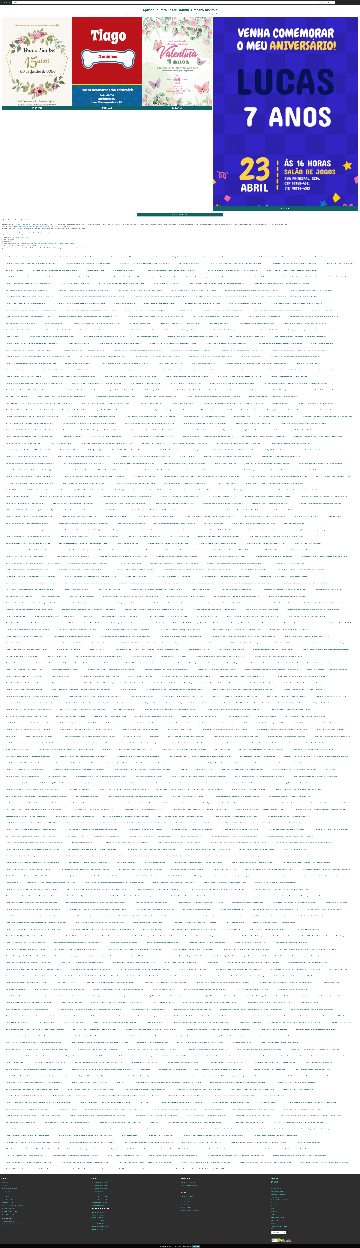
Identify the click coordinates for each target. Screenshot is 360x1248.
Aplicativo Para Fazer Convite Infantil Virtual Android (285, 510)
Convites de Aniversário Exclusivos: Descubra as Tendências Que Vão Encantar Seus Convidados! (89, 936)
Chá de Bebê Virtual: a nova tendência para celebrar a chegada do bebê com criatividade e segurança (97, 889)
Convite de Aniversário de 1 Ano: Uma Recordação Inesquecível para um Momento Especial (130, 596)
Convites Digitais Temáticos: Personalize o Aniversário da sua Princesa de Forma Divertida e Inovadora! (257, 1056)
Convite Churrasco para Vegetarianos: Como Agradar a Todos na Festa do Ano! (137, 350)
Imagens (274, 1211)
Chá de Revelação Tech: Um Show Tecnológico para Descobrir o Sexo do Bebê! (29, 296)
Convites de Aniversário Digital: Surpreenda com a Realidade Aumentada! (214, 609)
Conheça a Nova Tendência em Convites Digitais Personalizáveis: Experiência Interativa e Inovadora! (36, 430)
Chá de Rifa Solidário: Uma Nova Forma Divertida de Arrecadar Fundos (290, 796)
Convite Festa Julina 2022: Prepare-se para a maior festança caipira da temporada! (31, 829)
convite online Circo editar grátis (325, 762)
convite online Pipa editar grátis (213, 523)
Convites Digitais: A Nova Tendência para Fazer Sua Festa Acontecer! (312, 749)
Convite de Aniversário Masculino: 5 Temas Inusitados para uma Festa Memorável (326, 649)
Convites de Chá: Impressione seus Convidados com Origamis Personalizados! (304, 423)
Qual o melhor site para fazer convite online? (149, 776)
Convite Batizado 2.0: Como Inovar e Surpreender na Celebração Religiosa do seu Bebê (32, 1089)
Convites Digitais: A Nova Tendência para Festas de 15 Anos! (24, 669)
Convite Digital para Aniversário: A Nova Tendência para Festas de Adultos (28, 316)
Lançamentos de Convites (9, 1188)
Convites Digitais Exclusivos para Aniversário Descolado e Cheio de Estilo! (319, 503)
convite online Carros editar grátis (251, 356)
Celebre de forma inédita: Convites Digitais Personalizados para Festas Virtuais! (96, 323)
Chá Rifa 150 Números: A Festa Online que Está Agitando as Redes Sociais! (55, 270)
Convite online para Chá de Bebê (310, 1002)
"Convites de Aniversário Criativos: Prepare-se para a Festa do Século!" (58, 916)
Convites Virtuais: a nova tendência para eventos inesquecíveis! (177, 762)
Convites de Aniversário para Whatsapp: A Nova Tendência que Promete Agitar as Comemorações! (80, 689)
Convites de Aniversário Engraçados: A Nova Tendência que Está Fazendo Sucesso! (311, 1102)
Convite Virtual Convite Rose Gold (135, 683)
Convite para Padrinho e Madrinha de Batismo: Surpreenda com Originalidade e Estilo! (313, 609)
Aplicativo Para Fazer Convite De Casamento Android (264, 316)
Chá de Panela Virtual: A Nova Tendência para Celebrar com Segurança (320, 463)
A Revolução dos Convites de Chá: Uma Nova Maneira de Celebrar (180, 1149)
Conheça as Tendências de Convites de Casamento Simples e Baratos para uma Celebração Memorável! (256, 363)
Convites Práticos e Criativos (67, 1109)
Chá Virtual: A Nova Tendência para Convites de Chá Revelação (179, 496)
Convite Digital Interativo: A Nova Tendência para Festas (151, 902)
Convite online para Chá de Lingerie (115, 516)
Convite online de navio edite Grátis (190, 263)
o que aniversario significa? (14, 703)
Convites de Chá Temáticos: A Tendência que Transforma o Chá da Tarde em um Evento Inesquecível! (36, 796)
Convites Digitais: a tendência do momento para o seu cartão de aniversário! (224, 729)
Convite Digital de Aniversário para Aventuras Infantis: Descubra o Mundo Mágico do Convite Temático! (286, 296)
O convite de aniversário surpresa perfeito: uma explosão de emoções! (27, 1009)
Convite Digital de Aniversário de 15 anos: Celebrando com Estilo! (146, 822)
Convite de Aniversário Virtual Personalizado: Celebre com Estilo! (233, 450)
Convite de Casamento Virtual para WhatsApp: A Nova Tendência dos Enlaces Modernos (95, 696)
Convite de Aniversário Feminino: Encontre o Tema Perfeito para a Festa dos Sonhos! (141, 1056)
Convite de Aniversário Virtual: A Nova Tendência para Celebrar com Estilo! (310, 290)
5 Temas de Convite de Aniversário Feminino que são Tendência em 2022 (28, 543)
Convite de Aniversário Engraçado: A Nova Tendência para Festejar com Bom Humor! (303, 703)
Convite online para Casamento (256, 896)
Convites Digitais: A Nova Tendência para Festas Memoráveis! (24, 769)
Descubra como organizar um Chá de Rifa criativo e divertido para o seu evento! (92, 416)
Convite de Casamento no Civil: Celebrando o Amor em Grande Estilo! (332, 623)
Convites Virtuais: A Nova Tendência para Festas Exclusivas (172, 576)
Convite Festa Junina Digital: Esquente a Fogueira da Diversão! (268, 929)
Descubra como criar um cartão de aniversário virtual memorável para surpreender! (31, 976)
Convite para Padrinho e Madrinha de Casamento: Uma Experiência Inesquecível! (300, 569)
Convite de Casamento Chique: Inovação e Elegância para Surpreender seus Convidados (32, 696)
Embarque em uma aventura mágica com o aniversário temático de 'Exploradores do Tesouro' (283, 1076)
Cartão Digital (185, 1178)
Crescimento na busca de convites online (192, 549)
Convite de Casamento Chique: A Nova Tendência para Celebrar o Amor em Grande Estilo (199, 809)
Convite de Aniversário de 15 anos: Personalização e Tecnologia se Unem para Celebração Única (197, 1122)
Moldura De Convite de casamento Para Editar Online (180, 962)
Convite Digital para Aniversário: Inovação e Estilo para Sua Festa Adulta (104, 336)
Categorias (5, 1182)
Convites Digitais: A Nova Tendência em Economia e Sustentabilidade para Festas (110, 982)
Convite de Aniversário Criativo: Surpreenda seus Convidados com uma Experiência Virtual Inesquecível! (243, 689)
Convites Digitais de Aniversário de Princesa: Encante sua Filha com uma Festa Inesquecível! (33, 929)
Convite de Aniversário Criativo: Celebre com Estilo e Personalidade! (322, 996)
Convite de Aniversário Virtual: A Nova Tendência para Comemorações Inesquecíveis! (31, 762)
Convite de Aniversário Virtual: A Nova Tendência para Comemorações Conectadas (185, 676)
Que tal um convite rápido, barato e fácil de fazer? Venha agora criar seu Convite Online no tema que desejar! (189, 789)
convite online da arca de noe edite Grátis (81, 596)
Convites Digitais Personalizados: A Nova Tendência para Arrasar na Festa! (294, 769)
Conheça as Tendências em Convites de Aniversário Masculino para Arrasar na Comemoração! (158, 1129)
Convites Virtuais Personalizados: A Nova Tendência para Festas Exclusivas (232, 383)
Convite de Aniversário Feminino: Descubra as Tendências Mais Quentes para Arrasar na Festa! (274, 483)
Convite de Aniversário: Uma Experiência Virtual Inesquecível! (187, 1095)
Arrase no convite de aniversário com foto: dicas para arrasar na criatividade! (218, 1069)
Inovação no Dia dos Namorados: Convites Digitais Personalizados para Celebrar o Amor (209, 1002)
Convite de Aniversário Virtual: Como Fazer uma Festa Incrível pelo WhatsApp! (241, 976)
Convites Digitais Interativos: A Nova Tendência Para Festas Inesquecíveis (28, 536)
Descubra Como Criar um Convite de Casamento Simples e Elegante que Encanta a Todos (208, 470)
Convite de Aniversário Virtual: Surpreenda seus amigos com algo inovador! (234, 816)
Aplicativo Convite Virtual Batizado (131, 563)
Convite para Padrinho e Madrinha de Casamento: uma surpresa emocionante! (232, 1149)
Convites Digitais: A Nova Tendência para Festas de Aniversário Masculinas (184, 749)
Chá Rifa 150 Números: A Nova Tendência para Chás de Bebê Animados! (27, 1109)
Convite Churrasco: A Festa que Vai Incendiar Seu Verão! (303, 549)
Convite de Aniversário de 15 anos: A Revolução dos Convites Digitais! (193, 829)
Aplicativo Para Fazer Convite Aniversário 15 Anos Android (23, 1016)
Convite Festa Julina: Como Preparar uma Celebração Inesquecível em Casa (203, 916)
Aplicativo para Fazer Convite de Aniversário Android (21, 656)
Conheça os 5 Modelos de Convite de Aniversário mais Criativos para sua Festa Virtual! (32, 603)
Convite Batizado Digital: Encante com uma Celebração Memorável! (91, 969)
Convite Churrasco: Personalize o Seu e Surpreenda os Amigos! (189, 976)
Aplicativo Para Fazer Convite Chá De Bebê (330, 729)
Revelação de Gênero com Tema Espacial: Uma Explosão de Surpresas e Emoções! (261, 809)
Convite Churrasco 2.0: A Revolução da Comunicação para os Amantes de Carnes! (278, 310)
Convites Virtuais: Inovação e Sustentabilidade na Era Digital (207, 942)
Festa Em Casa (330, 769)
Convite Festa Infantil (12, 336)
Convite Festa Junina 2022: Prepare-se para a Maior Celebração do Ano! (252, 1089)
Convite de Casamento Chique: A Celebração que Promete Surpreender (125, 503)
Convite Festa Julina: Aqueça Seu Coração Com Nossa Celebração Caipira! (76, 949)
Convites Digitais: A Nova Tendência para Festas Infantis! (324, 909)
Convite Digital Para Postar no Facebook (326, 370)
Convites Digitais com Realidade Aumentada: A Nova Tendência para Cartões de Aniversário (279, 762)
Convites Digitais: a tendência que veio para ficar (248, 490)
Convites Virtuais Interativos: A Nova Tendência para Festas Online (167, 616)
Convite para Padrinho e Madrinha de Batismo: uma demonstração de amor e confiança (157, 430)
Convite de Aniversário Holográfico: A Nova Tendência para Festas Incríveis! (28, 936)
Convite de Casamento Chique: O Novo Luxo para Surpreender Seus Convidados (91, 310)
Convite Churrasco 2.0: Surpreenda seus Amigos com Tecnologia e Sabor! (80, 623)
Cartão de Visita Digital (188, 1182)
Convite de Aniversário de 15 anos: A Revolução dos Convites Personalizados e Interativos (33, 909)
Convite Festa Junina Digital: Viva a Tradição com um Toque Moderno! (181, 629)
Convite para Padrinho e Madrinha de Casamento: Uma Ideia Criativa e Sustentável (31, 583)
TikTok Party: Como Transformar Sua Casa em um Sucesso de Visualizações (86, 663)
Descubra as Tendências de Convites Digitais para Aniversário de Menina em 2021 (246, 583)
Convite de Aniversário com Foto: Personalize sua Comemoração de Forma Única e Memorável (34, 1069)
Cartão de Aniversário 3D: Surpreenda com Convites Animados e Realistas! (259, 1049)
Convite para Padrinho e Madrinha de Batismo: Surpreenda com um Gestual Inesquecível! (85, 1135)
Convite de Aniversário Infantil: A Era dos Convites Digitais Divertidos (264, 1129)
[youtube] (277, 1182)
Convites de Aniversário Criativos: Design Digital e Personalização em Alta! (73, 376)
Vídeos (273, 1214)
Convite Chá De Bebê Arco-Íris (53, 370)
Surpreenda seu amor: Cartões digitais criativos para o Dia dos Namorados (28, 1035)
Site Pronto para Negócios (189, 1185)
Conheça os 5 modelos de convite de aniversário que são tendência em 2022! (98, 1062)
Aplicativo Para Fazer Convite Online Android (172, 1069)
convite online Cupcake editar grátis (336, 902)
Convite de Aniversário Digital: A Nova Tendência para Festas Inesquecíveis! (316, 776)
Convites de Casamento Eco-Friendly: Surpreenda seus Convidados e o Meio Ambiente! (92, 549)
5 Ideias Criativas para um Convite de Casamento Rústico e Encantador (263, 436)
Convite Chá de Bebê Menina (183, 310)
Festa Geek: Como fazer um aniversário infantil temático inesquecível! (27, 723)
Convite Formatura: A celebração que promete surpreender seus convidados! (99, 656)
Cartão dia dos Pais (187, 1202)
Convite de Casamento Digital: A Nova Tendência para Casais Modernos (156, 1115)
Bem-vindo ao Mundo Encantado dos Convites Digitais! (73, 556)
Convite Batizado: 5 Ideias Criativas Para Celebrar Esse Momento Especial (284, 589)
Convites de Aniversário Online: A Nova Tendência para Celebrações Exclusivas (306, 862)
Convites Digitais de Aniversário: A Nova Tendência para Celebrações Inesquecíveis (295, 356)
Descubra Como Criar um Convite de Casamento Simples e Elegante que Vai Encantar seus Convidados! (37, 1049)
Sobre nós (274, 1178)
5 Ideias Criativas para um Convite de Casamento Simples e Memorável (276, 882)
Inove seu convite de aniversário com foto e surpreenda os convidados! (309, 410)
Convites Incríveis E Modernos (97, 1056)
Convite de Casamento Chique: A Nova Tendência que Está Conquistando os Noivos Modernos (34, 383)
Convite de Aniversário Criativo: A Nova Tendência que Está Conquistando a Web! (61, 396)
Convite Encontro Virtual (99, 1205)
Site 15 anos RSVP (97, 1218)
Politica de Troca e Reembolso (280, 1200)
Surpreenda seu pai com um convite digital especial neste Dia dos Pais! (27, 1056)
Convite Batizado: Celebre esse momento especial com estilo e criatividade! (140, 290)
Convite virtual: (120, 1082)
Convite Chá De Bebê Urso (176, 876)
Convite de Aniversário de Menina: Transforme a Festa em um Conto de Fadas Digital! (193, 336)
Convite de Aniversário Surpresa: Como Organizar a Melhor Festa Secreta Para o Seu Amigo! (210, 803)
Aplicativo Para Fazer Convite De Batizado (173, 656)
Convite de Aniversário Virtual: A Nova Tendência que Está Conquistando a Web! (123, 556)
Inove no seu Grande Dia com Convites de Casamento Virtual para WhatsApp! (111, 669)
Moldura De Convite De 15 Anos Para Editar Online (186, 383)
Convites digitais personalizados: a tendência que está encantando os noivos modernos (300, 336)
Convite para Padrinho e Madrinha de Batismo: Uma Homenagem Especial (141, 743)
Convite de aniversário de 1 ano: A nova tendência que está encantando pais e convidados (199, 776)
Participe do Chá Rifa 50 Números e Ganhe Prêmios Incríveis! (136, 663)
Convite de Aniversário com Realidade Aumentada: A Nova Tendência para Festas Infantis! (33, 1115)
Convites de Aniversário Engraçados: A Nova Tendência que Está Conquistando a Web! (152, 510)
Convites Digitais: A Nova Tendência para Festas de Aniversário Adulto (73, 503)
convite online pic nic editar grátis (72, 436)
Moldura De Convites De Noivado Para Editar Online (123, 1155)
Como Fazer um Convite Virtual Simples (262, 683)
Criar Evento (275, 1220)
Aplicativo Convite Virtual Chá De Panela (249, 510)
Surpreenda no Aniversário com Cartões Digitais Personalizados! (190, 350)
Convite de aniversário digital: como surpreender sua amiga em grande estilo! (298, 789)
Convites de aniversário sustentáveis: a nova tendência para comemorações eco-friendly (86, 729)
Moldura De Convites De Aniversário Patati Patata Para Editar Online (26, 816)
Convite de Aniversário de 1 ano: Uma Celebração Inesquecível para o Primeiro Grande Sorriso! (85, 330)
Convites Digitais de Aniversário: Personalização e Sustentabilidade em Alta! (293, 470)
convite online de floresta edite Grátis (144, 476)
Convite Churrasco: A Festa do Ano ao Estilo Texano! (145, 383)
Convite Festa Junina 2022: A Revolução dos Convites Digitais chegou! (27, 556)
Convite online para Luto (232, 929)
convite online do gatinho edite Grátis (109, 370)
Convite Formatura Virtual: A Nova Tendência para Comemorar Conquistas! (246, 703)
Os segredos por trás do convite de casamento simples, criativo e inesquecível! (151, 849)
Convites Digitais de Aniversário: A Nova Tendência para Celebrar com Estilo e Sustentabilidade (304, 842)
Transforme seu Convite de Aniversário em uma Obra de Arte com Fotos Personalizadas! (64, 496)
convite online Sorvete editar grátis (140, 323)
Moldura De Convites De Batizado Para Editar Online (245, 303)
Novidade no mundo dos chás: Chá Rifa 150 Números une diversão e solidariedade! (261, 916)
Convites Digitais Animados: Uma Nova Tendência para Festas (77, 629)
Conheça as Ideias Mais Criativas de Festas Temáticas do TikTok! (290, 709)
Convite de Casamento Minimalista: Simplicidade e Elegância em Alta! (133, 463)
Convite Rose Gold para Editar (338, 969)
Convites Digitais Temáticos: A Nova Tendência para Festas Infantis (26, 257)
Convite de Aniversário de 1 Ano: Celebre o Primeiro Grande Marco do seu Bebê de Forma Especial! (102, 1069)
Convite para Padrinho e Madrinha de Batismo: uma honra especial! (145, 310)
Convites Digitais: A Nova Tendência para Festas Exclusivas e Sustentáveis (88, 263)
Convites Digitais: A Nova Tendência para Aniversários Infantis (216, 669)
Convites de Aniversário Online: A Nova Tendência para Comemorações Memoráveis (191, 783)
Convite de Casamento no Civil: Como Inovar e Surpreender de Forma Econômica (59, 989)
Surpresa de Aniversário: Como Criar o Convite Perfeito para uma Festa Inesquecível (31, 549)
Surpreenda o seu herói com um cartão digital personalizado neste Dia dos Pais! (81, 569)
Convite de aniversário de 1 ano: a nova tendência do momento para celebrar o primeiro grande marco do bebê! (167, 1082)
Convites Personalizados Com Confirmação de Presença (79, 516)
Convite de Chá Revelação (99, 1188)
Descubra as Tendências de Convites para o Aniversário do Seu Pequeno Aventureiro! (320, 809)
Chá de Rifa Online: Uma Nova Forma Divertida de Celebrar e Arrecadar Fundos (86, 856)
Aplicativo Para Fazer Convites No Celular (84, 842)
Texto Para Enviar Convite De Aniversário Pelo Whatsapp (276, 416)
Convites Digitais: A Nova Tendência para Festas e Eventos (256, 323)
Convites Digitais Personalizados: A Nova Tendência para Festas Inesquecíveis (325, 936)
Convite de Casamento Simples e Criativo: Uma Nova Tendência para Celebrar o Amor (31, 822)
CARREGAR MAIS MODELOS (180, 214)
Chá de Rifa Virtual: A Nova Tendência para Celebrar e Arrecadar (131, 450)
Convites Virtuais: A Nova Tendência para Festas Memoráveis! (140, 729)
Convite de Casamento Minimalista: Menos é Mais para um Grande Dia (252, 862)
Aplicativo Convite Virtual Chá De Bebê (263, 1016)
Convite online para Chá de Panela (326, 330)
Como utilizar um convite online (214, 1109)
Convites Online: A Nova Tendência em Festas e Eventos (190, 443)
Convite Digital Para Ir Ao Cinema (275, 1095)
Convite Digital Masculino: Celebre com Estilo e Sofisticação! (24, 676)
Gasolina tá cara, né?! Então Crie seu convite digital (249, 942)
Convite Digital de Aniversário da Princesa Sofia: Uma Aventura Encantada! (28, 869)
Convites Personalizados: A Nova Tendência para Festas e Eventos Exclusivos (288, 1149)
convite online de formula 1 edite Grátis (232, 909)
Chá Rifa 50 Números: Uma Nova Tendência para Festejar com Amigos (253, 523)
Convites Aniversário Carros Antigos (225, 463)
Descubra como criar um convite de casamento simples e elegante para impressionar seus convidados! (36, 530)
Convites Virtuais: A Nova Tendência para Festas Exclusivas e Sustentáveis (194, 922)
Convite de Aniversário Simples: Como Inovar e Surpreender (24, 689)
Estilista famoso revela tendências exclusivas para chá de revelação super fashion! (148, 1142)
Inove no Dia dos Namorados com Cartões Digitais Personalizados (284, 370)
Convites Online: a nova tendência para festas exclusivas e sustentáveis (27, 1135)
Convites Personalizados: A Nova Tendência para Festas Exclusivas (222, 1016)
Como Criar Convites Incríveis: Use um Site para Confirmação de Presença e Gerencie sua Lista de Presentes (39, 403)
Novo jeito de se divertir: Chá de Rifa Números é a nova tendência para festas (75, 1155)
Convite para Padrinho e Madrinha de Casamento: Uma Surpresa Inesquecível (236, 796)
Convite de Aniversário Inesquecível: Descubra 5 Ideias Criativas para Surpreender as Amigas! (238, 842)
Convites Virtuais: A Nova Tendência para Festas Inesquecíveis (24, 503)
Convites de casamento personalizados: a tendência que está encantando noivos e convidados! (201, 1022)
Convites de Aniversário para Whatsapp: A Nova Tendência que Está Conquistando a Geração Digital (36, 922)
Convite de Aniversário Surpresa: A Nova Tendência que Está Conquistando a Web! (172, 1155)
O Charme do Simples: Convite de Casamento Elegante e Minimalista (182, 696)
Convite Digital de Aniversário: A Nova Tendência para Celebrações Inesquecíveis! (273, 396)
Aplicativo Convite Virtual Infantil (60, 676)
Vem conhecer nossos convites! (320, 510)
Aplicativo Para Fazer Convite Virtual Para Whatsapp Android (200, 716)
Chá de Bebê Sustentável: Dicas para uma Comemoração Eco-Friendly (27, 1169)
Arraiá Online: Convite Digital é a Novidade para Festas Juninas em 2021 (145, 330)
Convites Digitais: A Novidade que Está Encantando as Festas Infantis (26, 456)
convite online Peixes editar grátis (179, 536)
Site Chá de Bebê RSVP (99, 1223)
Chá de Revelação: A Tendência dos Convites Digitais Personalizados (180, 636)
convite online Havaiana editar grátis (17, 396)
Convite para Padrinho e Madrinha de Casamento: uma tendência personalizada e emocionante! (97, 909)
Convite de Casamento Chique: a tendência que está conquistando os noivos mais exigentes (281, 889)
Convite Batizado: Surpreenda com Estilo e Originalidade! (148, 1009)
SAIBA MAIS (37, 108)
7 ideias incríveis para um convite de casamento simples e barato (135, 483)
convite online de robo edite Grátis (124, 303)
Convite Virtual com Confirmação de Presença (339, 263)
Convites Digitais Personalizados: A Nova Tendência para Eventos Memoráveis (29, 516)
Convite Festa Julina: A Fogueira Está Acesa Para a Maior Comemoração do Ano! (300, 430)
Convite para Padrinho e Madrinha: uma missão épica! (160, 396)
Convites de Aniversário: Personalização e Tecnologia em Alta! (144, 829)
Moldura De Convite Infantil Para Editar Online (106, 836)
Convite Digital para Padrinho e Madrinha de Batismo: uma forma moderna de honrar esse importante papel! (38, 1102)
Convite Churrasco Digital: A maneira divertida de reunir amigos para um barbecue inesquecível (155, 316)
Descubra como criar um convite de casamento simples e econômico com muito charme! (299, 1155)
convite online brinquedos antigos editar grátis (78, 956)
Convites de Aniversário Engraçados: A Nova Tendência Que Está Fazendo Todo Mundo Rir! (165, 1016)
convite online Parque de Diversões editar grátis (190, 330)
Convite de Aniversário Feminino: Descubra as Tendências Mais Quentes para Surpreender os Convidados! (89, 1009)
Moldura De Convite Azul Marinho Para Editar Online (196, 769)
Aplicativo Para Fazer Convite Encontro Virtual (144, 1062)
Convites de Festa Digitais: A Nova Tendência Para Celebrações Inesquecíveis (29, 1162)
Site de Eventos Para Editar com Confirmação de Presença (330, 829)
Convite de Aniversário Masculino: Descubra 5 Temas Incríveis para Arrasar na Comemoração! (97, 1115)
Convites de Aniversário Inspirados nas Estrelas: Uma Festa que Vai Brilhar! (194, 743)
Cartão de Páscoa (186, 1205)
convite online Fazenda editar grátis (207, 616)
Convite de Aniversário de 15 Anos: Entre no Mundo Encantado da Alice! (224, 882)
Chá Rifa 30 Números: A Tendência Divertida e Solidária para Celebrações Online (142, 643)
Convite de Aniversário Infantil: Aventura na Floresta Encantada (222, 683)
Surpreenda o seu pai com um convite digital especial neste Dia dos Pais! (210, 356)
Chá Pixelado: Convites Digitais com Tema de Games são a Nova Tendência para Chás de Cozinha (233, 403)
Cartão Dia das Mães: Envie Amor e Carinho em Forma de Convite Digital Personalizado (32, 416)
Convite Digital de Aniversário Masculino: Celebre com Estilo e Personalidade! (167, 996)
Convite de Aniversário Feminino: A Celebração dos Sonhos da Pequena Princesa (30, 476)
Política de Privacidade (278, 1194)
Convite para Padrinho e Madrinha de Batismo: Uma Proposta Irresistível (133, 962)
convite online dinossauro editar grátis (307, 929)
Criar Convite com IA (277, 1217)
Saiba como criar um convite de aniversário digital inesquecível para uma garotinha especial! (300, 530)
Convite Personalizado (8, 1199)
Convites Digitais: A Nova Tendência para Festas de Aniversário (71, 636)
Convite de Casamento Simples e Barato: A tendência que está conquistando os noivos (136, 896)
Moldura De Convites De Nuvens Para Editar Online (247, 902)
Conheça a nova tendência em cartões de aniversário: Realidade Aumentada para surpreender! (34, 842)
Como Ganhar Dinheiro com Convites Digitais (253, 569)
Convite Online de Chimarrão (129, 1135)
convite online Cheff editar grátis (76, 603)
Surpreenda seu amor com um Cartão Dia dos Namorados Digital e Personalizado (278, 656)
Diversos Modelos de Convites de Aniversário (64, 669)
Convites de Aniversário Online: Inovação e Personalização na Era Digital (194, 929)
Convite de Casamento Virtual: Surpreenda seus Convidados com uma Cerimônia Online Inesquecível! (232, 856)
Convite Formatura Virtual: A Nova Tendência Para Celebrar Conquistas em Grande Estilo (32, 849)
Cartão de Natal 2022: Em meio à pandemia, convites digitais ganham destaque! (282, 330)
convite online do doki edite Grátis (322, 310)
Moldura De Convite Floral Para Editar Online (272, 257)
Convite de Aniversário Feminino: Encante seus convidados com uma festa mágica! (224, 576)
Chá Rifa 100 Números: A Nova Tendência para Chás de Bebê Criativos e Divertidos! (150, 416)
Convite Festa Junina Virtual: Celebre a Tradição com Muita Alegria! (287, 696)
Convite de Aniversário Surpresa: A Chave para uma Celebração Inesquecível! (303, 583)
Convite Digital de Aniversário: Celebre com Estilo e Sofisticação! (307, 962)
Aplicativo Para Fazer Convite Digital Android (161, 1135)
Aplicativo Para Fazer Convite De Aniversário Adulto (159, 303)
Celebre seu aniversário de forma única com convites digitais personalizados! (51, 336)
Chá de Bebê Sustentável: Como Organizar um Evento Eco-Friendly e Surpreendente (221, 296)
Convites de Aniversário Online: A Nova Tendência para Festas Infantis (242, 769)
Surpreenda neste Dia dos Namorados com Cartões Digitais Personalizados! (207, 849)
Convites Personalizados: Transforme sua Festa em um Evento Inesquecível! (226, 257)
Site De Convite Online (248, 370)
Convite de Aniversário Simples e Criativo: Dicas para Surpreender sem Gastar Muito (31, 263)
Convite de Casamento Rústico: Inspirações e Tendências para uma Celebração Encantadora (34, 969)
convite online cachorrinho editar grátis (183, 403)
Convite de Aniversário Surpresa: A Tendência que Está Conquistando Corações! (223, 723)
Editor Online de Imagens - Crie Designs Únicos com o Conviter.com (204, 416)
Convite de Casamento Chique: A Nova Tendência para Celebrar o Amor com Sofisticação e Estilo (88, 316)
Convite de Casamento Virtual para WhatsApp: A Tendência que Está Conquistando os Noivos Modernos (200, 756)
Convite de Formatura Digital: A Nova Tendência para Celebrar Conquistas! (126, 762)
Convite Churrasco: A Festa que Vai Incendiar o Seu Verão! (312, 1069)
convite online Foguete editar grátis (78, 343)
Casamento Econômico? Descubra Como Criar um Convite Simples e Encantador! (206, 1162)
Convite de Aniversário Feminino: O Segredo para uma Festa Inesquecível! (236, 596)
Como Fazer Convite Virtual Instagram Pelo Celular (188, 796)
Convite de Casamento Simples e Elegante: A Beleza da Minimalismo (174, 523)
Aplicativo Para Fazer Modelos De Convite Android (183, 1062)
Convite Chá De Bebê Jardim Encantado (287, 643)
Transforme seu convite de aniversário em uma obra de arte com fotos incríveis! (328, 876)
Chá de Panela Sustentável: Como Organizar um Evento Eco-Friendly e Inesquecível (102, 530)
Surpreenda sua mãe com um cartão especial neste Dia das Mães (273, 649)
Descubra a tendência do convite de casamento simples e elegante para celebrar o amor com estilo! (114, 882)
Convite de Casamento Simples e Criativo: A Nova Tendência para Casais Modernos (297, 490)
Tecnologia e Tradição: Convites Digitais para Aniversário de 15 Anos (265, 516)
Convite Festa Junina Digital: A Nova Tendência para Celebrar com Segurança (29, 856)
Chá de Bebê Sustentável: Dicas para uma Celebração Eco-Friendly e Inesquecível (80, 303)
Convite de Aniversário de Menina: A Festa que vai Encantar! (286, 829)
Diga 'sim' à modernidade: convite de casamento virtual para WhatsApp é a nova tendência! (217, 889)
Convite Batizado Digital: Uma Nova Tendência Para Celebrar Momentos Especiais (96, 383)
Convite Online (154, 1122)
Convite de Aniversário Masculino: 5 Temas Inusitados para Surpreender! (305, 323)
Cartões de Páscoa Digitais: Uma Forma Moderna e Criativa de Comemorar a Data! (31, 956)
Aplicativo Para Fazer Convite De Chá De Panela (74, 283)
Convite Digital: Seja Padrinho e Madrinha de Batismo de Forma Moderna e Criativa (31, 363)
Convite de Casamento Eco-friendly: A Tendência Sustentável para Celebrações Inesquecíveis (135, 796)
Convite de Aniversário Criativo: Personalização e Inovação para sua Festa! (306, 636)
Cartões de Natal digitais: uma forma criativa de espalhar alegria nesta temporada (122, 789)
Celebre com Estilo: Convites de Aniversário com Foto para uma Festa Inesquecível (298, 1122)
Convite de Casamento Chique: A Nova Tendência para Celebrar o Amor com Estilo (244, 676)
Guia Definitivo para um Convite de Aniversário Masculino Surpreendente (27, 629)
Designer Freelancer (13, 1222)
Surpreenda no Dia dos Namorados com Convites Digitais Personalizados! (270, 803)
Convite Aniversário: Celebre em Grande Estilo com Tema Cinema (54, 616)
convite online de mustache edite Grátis (306, 516)
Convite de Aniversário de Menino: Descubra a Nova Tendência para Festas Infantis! (245, 822)
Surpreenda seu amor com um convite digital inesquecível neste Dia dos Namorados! (144, 263)
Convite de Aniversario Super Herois (67, 723)
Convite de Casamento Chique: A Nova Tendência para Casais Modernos (261, 749)
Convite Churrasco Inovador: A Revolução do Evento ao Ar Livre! (155, 909)
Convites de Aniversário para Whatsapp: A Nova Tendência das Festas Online (98, 430)
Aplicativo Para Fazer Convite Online (191, 836)
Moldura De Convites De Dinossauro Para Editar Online (100, 510)
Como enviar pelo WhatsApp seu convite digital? (20, 370)
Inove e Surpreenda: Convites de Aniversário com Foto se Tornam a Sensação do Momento (65, 749)
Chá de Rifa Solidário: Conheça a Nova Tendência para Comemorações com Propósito (235, 263)
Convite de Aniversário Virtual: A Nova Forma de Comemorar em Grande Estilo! (91, 1089)
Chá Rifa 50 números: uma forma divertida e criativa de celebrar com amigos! (142, 1169)
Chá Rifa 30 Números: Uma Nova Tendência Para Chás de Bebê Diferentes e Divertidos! (91, 976)
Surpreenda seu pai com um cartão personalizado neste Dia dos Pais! (150, 370)
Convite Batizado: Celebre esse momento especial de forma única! (99, 676)
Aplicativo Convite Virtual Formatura (309, 1142)
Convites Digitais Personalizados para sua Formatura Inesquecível (328, 643)
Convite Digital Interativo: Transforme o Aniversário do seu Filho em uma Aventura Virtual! (83, 456)
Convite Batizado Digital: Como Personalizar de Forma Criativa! (226, 556)
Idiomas (273, 1229)
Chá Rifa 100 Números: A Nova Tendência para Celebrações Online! (196, 1056)
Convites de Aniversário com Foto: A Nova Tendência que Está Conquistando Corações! (156, 589)
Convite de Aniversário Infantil (100, 1199)
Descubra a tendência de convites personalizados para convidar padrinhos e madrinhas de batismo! (215, 276)
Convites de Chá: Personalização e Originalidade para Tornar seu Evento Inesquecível (207, 436)
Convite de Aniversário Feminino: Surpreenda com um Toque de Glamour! (157, 356)
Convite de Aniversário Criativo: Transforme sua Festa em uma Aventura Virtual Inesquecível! (216, 283)
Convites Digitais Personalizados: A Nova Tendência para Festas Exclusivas (128, 1149)
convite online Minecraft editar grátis (322, 343)
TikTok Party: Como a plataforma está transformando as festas (286, 596)
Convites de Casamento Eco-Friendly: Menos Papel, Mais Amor (186, 596)
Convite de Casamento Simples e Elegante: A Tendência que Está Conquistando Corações (33, 789)
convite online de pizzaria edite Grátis (178, 723)
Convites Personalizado (335, 516)
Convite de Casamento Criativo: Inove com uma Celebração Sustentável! (204, 423)
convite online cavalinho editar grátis (108, 536)
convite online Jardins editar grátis (124, 709)
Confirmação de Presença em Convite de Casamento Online (122, 276)
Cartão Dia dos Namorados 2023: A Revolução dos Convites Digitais (152, 436)
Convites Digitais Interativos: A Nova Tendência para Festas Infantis (327, 669)
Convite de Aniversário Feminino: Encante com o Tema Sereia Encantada (305, 683)
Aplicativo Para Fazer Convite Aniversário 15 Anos (299, 1016)
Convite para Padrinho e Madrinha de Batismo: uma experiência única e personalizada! (282, 729)
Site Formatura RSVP (98, 1221)
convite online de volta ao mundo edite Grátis (131, 523)
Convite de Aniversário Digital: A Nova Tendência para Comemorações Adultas (324, 496)
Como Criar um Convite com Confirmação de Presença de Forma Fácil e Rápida (51, 882)
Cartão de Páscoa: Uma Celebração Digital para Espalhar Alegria (87, 862)
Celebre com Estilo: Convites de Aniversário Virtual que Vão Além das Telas (235, 696)
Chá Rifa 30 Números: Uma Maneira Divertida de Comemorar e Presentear (174, 603)
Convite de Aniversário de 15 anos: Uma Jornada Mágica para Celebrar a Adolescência (265, 1162)
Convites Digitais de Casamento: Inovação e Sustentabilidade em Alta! (119, 1122)
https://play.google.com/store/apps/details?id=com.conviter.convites (30, 226)
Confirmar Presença (12, 882)
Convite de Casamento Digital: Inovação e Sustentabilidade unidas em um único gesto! (63, 783)
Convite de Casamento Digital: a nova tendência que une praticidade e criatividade (190, 703)
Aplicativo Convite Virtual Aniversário (238, 716)
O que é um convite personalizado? (99, 916)
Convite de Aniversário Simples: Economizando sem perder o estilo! (207, 1115)
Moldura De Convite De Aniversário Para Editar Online (262, 609)
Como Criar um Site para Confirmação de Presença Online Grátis (265, 543)
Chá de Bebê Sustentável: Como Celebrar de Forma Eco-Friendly (155, 516)
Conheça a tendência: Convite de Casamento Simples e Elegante (138, 856)
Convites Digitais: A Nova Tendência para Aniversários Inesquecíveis (26, 303)
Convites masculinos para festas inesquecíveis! (197, 909)
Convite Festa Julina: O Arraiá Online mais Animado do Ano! (253, 423)
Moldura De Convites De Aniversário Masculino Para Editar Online (215, 1129)
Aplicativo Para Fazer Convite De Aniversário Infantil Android (270, 503)
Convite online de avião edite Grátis (147, 723)
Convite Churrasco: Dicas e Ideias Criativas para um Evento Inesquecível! (84, 483)
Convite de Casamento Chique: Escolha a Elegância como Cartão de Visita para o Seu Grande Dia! (277, 476)
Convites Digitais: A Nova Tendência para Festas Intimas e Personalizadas (294, 902)
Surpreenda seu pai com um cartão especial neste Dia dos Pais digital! (196, 643)
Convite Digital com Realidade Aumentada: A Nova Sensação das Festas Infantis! (327, 869)
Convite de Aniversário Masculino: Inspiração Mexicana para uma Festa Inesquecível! (232, 270)
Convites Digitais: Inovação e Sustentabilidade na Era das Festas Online (159, 889)
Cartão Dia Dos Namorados (189, 1210)
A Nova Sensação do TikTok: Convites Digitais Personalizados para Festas (67, 1122)
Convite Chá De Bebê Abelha (127, 689)
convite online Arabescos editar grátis (142, 696)
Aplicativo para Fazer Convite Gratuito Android (30, 224)
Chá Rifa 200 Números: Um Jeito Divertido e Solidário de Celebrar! (108, 723)
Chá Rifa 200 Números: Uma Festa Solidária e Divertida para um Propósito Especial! (31, 1076)
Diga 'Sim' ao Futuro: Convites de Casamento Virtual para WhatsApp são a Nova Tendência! (234, 709)
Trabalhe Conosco (7, 1218)
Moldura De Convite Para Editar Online (162, 1002)
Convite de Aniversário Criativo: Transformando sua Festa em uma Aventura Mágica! (31, 683)
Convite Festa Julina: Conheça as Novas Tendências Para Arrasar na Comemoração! (144, 456)
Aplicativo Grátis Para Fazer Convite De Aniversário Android (69, 1095)
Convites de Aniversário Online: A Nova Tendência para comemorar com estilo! (320, 1056)
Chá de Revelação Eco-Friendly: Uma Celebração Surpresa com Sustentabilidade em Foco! (286, 982)
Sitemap (273, 1223)
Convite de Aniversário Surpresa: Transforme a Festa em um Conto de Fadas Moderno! (296, 1022)
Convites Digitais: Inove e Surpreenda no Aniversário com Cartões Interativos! (246, 949)
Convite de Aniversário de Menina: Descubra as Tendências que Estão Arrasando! (149, 803)
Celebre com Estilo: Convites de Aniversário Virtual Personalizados (280, 456)
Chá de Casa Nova (145, 1102)
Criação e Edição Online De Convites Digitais (163, 276)
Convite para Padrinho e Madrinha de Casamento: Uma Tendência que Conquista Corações (275, 536)
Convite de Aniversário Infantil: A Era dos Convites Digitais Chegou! (174, 683)
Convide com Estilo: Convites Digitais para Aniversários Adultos (82, 896)
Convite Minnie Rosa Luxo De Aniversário (76, 589)
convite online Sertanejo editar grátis (17, 783)
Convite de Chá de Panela (99, 1185)
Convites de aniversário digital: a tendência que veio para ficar (154, 530)
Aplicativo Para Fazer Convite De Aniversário (308, 543)
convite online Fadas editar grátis (294, 523)
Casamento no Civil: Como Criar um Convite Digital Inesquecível (77, 1149)
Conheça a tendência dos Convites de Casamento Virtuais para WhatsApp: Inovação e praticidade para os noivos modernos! (201, 476)
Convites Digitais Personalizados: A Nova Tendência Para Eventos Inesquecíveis (315, 1049)
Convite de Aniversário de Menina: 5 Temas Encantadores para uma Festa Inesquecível (84, 1169)
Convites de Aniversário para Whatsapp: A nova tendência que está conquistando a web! (206, 370)
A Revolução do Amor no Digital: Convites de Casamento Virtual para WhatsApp (29, 483)
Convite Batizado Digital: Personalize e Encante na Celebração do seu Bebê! (28, 1002)
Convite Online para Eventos (252, 470)
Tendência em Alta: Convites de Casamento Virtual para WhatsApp (293, 976)
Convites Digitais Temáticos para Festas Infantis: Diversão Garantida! (26, 649)
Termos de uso (275, 1197)
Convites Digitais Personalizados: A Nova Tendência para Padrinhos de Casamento (259, 776)
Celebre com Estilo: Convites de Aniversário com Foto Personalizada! (193, 949)
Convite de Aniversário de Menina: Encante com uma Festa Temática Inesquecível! (145, 969)
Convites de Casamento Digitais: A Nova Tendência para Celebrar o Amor (288, 816)
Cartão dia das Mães (187, 1199)
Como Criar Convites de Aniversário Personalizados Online (257, 756)
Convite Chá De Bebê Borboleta (73, 836)
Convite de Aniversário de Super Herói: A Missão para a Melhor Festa (204, 490)
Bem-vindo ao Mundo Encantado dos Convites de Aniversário (24, 1095)
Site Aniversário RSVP (98, 1212)
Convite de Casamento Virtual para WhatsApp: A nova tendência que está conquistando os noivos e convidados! (197, 569)
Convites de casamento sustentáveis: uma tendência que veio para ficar (119, 343)
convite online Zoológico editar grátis (17, 1022)
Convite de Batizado (97, 1191)
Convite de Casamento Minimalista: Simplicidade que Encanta (246, 336)
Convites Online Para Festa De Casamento (82, 276)
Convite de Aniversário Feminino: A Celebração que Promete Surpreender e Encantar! (125, 496)
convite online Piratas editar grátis (142, 656)
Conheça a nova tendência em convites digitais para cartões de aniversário (93, 803)
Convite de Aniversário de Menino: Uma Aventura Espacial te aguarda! (27, 330)
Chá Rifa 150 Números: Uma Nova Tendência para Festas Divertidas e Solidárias (30, 463)
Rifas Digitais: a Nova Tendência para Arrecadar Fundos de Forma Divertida (85, 643)
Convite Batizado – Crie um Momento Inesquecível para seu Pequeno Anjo (297, 956)
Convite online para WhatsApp (268, 1102)
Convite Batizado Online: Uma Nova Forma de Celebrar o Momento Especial (324, 556)
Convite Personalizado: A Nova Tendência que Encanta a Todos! (273, 556)
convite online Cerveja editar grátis (219, 323)
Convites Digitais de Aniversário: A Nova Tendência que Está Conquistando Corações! (101, 776)
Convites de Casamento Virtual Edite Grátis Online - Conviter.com (303, 689)
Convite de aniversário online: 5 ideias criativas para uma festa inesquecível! (166, 669)
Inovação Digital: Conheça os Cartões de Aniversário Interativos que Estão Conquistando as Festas (144, 490)
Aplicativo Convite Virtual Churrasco (342, 1022)
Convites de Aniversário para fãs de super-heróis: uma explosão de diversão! (126, 816)
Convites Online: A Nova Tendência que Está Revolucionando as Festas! (94, 1029)
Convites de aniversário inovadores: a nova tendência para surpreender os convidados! (296, 303)
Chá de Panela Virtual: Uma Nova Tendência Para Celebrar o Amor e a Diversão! (196, 390)
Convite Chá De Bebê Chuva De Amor (17, 496)
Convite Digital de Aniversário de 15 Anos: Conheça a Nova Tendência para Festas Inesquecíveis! (142, 769)
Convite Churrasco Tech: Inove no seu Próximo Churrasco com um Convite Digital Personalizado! (35, 1029)
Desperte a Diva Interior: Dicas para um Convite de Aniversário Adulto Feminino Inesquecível (237, 1082)
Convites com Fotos (212, 962)
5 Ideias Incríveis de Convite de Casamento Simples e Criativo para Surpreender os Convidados (307, 949)
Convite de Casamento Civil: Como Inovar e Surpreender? (248, 789)
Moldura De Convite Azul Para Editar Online (167, 283)
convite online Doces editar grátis (227, 483)
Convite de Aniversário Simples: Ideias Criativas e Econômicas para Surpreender (325, 1162)
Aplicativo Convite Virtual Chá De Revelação (329, 589)
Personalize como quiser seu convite (124, 996)
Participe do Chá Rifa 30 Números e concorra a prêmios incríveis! (201, 1142)
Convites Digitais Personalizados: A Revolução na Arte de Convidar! (180, 323)
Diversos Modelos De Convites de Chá (203, 363)
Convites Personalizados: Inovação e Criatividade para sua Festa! (25, 949)
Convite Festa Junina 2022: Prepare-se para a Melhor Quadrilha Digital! (81, 450)
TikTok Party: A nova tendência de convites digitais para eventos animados (28, 756)
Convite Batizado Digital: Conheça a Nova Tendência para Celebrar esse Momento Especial (136, 949)
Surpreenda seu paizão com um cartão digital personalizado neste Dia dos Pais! (208, 936)
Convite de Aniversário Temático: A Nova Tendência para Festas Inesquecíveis (188, 663)
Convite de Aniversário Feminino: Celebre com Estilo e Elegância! (226, 1062)
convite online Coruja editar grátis (136, 576)
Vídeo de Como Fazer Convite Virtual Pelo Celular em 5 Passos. (107, 876)
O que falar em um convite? (132, 736)
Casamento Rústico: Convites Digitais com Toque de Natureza (192, 1009)
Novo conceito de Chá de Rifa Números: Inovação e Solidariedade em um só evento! (83, 290)
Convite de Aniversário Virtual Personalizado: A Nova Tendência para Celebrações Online (170, 270)
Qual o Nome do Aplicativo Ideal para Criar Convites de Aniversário (245, 783)
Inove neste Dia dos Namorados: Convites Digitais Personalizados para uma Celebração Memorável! (94, 476)
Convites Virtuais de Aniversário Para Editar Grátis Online (144, 976)
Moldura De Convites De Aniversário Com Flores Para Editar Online (84, 463)
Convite (4, 1185)
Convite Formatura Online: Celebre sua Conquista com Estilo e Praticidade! (275, 909)
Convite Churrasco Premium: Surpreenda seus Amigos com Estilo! (136, 703)
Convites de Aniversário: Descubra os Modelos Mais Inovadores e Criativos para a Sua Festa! (281, 283)
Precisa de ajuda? (276, 1188)
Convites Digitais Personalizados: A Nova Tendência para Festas (175, 503)
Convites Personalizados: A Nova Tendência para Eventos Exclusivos (26, 982)
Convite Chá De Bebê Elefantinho (16, 616)
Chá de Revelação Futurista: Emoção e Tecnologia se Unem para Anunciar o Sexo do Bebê (213, 396)
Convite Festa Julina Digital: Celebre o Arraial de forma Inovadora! (134, 569)
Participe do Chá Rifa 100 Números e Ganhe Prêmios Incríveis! (25, 636)
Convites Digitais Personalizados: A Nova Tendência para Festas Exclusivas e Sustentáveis (170, 709)
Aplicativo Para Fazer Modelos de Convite (335, 1016)
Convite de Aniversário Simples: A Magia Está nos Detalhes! (91, 743)
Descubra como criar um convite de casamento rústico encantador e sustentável (269, 869)
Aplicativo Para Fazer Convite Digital (127, 543)
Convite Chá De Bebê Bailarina (235, 922)
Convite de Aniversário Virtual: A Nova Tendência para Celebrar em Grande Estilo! (125, 363)
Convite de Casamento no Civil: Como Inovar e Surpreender (136, 583)
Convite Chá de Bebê (8, 1214)
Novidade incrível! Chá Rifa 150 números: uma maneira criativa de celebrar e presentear (32, 862)
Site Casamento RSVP (98, 1215)
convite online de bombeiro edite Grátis (140, 676)
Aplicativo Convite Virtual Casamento (255, 430)
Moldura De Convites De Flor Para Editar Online (80, 762)
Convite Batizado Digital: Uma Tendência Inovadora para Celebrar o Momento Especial (130, 376)
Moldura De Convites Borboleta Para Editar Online (293, 989)
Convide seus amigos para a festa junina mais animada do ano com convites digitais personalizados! (265, 876)
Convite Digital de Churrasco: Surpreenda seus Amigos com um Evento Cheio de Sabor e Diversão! (291, 450)
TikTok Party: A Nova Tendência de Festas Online (70, 716)
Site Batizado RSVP (97, 1229)
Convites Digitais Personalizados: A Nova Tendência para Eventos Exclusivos (173, 343)
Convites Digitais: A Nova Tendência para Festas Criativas (256, 849)
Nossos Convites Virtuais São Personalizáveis (123, 942)
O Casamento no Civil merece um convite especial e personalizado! (208, 510)
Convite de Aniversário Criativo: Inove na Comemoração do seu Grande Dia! (72, 1016)
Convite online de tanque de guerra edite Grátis (270, 723)
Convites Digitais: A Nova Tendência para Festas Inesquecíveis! (286, 736)
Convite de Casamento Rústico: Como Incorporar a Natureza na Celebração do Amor (105, 1102)
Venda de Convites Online (242, 416)
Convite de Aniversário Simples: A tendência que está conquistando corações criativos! (92, 822)
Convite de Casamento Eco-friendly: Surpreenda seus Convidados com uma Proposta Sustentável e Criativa (38, 356)
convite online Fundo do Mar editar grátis (117, 1016)
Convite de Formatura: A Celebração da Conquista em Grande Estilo (225, 343)
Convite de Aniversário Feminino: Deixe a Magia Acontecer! (23, 376)
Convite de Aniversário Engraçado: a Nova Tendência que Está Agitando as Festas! (235, 629)
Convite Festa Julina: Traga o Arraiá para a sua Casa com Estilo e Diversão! (269, 996)
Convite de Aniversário (327, 1076)
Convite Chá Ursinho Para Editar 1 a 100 (171, 363)
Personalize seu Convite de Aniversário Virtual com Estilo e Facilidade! (82, 962)
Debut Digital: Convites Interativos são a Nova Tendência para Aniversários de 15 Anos (200, 1169)
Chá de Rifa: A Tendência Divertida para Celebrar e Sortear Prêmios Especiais (121, 283)
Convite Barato (145, 1069)
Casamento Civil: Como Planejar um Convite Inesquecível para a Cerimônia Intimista (327, 416)
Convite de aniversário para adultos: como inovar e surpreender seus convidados (135, 257)
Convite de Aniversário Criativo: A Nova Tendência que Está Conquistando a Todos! (220, 656)
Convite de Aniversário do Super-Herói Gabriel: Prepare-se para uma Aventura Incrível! (91, 829)
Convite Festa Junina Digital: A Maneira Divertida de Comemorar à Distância (83, 490)
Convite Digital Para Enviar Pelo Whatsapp (181, 257)
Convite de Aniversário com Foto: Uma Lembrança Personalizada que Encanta (85, 1162)
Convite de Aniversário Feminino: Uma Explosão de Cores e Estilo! (217, 543)
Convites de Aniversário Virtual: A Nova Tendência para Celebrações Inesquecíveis (99, 922)
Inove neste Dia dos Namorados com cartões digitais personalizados (26, 716)
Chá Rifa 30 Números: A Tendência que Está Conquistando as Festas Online (268, 1002)
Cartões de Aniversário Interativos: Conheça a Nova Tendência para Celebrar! (229, 603)
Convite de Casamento (98, 1194)
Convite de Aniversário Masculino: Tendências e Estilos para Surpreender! (179, 842)
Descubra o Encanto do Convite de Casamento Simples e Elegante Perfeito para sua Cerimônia (174, 689)
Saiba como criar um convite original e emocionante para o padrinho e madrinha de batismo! (299, 350)
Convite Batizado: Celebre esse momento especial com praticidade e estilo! (236, 736)
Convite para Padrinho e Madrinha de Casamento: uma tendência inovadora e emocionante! (33, 1142)
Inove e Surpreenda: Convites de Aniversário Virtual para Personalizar (293, 856)
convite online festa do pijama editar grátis (231, 649)
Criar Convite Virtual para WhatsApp (12, 1205)
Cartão (183, 1192)
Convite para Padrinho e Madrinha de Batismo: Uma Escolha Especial (87, 703)
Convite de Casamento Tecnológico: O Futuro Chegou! (291, 942)
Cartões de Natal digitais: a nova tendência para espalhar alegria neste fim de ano (313, 316)
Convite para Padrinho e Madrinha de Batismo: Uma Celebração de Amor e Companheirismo (64, 1129)
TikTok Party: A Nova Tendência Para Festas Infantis (152, 1042)
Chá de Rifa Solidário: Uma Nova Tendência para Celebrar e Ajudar (115, 396)
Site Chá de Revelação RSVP (100, 1226)
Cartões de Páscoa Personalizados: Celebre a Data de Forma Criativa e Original (174, 563)
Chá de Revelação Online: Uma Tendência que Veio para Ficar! (75, 816)
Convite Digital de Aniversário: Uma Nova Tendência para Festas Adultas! (149, 549)
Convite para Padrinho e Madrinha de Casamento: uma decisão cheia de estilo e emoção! (237, 530)
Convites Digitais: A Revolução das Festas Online (147, 922)
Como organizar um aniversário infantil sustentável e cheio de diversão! (27, 290)
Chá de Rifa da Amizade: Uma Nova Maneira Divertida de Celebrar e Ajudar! (127, 629)
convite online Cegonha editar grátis (68, 1056)
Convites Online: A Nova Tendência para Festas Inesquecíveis (120, 616)
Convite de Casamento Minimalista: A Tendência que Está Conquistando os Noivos (291, 270)
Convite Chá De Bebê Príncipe (57, 776)
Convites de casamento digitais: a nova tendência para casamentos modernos (164, 410)
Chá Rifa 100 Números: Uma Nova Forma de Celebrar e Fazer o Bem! (150, 836)
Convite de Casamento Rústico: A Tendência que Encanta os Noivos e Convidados (265, 1035)
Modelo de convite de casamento (153, 929)
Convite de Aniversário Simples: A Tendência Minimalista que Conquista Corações (244, 663)
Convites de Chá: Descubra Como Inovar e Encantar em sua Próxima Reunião (290, 836)
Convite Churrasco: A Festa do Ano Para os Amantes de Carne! (307, 616)
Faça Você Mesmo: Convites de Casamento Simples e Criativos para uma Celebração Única (33, 1042)
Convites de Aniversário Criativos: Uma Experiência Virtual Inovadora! (296, 276)
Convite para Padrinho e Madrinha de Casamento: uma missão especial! (174, 1109)
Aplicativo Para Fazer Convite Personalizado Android (144, 536)
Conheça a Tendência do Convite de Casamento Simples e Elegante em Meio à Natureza (251, 290)
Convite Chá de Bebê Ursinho (331, 982)
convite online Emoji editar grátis (111, 1129)
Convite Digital (154, 736)
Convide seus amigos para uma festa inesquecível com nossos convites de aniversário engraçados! (259, 390)
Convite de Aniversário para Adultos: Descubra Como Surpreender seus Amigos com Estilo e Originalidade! (128, 1095)
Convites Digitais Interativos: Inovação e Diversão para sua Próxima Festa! (82, 350)
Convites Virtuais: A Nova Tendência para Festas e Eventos (253, 1115)
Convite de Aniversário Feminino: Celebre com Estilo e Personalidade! (177, 556)
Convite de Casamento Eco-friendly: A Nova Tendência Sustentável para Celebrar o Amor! (197, 896)
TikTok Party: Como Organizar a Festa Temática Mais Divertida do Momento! (149, 1035)
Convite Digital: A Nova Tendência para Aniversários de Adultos (302, 1109)
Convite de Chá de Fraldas (99, 1182)
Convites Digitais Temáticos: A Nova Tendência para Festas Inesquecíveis (253, 623)
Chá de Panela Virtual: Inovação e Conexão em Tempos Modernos (305, 716)
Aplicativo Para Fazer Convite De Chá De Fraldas (298, 1089)
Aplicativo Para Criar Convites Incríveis (308, 363)
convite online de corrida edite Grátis (199, 649)
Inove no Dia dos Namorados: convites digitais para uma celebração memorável (30, 423)
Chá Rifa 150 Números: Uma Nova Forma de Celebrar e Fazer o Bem (274, 922)
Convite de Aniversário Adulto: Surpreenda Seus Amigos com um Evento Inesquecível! (125, 636)
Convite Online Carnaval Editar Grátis (87, 796)
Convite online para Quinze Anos (15, 989)
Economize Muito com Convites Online (152, 443)
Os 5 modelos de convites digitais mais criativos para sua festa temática (140, 869)
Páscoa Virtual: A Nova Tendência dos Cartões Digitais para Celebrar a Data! (239, 969)
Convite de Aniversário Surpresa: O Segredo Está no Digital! (89, 1082)
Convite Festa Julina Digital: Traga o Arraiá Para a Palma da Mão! (25, 942)
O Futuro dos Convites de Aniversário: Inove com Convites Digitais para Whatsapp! (188, 583)
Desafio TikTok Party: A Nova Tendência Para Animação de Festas (246, 643)
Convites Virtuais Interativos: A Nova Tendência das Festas (23, 443)
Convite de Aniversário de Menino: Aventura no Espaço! (22, 776)
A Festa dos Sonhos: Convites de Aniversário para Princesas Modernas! (27, 1149)
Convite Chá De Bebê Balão (95, 270)
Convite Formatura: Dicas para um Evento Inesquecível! (236, 589)
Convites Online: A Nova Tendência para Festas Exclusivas (267, 1069)
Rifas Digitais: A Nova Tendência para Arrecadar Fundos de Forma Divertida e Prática (267, 936)
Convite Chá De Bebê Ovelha (14, 1062)
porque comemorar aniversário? (54, 323)
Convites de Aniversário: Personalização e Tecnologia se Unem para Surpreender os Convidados (99, 1042)
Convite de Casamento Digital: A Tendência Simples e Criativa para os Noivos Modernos (145, 916)
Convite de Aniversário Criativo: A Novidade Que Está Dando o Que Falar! (186, 483)
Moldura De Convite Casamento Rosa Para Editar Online (155, 470)
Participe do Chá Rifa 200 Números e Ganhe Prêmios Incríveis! (112, 410)
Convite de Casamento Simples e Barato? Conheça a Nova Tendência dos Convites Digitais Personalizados (146, 649)
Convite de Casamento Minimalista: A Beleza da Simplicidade (289, 376)
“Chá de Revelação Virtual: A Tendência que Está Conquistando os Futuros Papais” (30, 510)
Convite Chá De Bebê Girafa (80, 370)
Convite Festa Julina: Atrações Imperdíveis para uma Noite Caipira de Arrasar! (119, 603)
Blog (272, 1208)
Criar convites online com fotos (293, 623)
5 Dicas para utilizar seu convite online (17, 749)
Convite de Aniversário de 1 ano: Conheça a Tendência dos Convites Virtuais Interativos (32, 889)
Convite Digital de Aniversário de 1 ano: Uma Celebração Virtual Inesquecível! (103, 356)
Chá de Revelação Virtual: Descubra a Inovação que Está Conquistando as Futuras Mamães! (33, 809)
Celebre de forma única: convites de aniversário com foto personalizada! (316, 257)
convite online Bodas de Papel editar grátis (44, 703)
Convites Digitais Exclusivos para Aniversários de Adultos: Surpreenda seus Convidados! (137, 623)
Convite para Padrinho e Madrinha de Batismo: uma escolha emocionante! (115, 1022)
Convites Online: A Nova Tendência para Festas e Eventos (193, 822)
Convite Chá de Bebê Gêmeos (51, 596)
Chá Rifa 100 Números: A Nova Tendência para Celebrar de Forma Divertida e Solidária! (90, 576)
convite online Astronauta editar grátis (61, 443)
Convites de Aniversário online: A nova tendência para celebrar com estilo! (28, 523)
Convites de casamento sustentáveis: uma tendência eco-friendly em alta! (238, 443)
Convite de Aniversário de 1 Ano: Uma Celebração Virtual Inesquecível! (185, 463)
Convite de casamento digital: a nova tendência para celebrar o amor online (28, 709)
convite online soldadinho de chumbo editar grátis (249, 1122)
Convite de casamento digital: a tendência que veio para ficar (316, 390)
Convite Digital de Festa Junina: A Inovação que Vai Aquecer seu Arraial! (213, 430)
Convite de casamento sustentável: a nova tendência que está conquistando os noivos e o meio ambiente (295, 383)
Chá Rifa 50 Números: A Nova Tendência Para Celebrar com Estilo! (143, 809)
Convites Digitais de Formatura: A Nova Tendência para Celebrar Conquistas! (200, 1042)
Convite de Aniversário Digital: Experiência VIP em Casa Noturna (230, 1102)
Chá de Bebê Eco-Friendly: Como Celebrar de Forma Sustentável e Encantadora (30, 589)
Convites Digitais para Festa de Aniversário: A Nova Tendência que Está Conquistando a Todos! (100, 470)
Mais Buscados (275, 1205)
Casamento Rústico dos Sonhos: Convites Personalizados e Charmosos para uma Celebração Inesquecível (243, 636)
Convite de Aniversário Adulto (100, 1197)
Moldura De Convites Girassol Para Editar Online (275, 603)
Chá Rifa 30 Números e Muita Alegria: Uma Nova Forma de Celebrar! (290, 443)
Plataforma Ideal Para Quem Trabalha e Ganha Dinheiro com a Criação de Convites (326, 803)
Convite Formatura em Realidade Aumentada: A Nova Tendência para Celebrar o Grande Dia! (34, 1082)
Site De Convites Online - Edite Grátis (73, 410)
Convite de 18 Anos (260, 276)
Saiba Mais (37, 56)
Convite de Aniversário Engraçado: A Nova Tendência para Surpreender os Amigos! (105, 403)
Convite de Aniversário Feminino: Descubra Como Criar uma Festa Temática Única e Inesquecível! (35, 743)
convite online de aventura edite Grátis (151, 403)
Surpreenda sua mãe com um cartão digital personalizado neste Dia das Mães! (29, 609)
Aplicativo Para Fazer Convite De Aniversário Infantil (107, 436)
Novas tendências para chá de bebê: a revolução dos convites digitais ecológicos (318, 436)
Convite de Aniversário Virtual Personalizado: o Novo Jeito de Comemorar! (28, 729)
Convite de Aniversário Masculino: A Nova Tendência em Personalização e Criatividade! (32, 310)
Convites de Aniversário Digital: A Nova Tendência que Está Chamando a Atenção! (227, 456)
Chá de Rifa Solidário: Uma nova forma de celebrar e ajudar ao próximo (27, 996)
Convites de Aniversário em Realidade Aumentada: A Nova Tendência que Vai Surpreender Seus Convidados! (218, 1029)
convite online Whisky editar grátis (73, 1022)
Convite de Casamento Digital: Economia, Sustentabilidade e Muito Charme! (200, 902)
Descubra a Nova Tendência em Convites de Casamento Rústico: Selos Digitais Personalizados (34, 470)
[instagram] (275, 1182)
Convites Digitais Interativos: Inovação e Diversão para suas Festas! (168, 543)
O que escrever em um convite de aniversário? (193, 969)
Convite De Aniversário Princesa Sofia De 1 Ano (222, 496)
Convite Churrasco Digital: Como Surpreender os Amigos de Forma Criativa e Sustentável (239, 956)
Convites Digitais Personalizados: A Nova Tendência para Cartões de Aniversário (302, 676)
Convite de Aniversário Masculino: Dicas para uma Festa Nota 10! (318, 403)
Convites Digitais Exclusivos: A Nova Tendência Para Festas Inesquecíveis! (82, 709)
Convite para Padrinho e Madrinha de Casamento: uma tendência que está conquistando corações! (96, 902)
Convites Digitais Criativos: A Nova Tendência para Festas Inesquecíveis (165, 982)
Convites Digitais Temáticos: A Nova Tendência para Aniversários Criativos (194, 290)
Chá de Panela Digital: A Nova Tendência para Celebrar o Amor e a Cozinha (28, 450)
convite (236, 896)
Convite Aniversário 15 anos (10, 1211)
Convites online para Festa (97, 649)
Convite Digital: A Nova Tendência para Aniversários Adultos (231, 330)
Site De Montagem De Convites (153, 390)
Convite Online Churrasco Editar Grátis (147, 876)
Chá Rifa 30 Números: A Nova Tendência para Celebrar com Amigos (218, 536)
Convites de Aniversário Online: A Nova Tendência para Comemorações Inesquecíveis (31, 902)
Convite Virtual (88, 616)
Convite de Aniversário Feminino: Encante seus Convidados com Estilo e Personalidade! (88, 609)
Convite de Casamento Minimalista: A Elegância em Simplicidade (184, 956)
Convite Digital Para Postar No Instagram (295, 849)
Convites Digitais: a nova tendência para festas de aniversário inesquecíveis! (293, 263)
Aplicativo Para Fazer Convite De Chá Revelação (20, 323)
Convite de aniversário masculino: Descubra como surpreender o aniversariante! (30, 643)
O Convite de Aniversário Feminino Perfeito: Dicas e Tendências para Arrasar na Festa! (78, 769)
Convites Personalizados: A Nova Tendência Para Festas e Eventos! (173, 882)
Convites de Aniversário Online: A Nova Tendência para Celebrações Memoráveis (30, 896)
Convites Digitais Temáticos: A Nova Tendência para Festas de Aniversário (87, 583)
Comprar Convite (70, 510)
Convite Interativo (11, 736)
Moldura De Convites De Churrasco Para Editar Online (332, 696)
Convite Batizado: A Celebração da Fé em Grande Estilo (49, 1062)
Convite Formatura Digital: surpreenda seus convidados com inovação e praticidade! (127, 749)
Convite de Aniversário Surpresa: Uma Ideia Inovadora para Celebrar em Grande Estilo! (253, 962)
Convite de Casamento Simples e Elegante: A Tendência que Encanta (314, 1129)
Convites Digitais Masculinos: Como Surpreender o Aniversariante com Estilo (234, 836)
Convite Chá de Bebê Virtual (314, 743)
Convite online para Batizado (154, 1022)
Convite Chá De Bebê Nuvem (267, 716)
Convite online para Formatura (192, 530)
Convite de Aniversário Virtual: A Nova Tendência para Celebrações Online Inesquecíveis (32, 343)
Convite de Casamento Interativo (200, 589)
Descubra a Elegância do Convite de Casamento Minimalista (202, 303)
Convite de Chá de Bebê (186, 456)
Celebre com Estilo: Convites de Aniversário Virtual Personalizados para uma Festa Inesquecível (88, 1035)
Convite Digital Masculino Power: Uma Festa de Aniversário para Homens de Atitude (107, 443)
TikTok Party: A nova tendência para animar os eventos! (252, 989)
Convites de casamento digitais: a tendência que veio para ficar (279, 1042)
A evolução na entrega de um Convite (147, 336)
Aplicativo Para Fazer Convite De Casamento (273, 1029)
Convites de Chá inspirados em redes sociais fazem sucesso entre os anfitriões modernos (32, 563)
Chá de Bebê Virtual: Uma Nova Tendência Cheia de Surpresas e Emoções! (322, 603)
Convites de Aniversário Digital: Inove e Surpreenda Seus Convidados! (312, 1009)
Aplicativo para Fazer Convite (281, 403)
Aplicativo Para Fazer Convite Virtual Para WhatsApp (187, 869)
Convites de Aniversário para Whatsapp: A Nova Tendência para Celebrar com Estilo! (116, 1002)
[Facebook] (272, 1182)
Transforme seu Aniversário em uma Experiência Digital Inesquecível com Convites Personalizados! (213, 1135)
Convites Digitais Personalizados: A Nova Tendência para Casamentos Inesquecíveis (85, 869)
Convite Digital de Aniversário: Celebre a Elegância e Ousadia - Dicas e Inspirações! (90, 683)
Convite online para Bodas (234, 743)
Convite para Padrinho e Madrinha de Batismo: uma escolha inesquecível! (268, 463)
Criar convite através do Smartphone (124, 270)
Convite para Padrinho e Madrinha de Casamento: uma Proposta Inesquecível (77, 942)
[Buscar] (333, 2)
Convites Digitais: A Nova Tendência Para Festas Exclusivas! (334, 476)
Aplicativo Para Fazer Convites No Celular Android (310, 916)
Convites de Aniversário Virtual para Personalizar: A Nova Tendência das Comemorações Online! (235, 1155)
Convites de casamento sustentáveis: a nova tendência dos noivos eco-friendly (198, 1089)
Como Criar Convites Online (45, 1022)
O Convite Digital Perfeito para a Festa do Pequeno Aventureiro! (289, 629)
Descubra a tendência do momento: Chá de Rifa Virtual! (163, 942)
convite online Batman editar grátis (336, 276)
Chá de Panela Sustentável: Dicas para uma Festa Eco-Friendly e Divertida (182, 450)
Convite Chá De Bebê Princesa (241, 1042)
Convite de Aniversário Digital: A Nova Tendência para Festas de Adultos (186, 376)
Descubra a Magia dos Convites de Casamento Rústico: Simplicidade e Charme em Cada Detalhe (114, 1109)
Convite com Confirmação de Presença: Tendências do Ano (332, 736)
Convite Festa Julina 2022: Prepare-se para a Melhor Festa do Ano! (275, 1062)
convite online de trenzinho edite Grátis (290, 822)
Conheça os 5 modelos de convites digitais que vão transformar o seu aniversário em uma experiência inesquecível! (160, 1076)
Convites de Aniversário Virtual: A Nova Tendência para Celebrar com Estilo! (180, 816)
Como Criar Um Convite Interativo (66, 982)
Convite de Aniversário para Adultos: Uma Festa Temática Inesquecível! (27, 623)
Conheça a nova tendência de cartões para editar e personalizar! (315, 1029)
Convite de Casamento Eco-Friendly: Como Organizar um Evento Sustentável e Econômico (33, 276)
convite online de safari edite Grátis (154, 862)
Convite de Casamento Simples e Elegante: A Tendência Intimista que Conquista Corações (271, 669)
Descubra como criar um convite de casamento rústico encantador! (223, 503)
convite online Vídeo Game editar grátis (68, 649)
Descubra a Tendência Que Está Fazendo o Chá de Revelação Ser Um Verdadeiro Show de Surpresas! (251, 1009)
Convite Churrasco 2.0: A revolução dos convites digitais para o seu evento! (239, 376)
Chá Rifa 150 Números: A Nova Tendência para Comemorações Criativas (92, 809)
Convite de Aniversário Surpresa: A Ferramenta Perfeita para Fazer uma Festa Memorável (222, 982)
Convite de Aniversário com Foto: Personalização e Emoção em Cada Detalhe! (29, 410)
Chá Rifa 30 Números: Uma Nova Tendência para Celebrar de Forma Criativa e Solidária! (89, 423)
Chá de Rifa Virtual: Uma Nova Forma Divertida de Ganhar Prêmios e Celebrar (82, 756)
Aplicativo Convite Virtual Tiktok (125, 862)
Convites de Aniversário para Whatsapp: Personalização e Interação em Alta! (29, 962)
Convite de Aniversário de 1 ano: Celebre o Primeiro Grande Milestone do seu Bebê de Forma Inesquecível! (316, 756)
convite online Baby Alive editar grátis (250, 1022)
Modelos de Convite (7, 1202)
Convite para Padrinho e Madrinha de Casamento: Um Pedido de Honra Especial (30, 663)
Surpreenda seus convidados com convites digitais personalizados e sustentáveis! (30, 576)
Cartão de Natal (186, 1207)
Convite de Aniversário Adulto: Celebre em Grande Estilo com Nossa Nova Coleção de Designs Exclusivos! (102, 929)
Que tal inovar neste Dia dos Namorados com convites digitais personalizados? (275, 1135)
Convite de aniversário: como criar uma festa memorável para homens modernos (149, 423)
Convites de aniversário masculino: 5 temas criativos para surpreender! (205, 989)
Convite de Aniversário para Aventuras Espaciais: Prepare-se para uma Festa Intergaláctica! (251, 410)
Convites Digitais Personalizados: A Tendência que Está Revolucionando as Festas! (84, 523)
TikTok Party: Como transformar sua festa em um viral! (210, 876)
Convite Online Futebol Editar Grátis (74, 390)
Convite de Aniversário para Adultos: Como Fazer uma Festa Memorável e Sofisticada (150, 1029)
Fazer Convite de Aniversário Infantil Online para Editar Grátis (24, 1155)
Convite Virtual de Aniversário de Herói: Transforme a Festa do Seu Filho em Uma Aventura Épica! (260, 1142)
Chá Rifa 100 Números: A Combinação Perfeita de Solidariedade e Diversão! (28, 490)
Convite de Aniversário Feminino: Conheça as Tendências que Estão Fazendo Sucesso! (253, 616)
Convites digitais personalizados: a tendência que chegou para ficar (98, 1049)
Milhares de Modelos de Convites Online (180, 729)
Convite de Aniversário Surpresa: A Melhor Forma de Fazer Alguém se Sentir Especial (91, 1076)
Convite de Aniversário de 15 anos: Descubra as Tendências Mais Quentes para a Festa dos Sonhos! (311, 1115)
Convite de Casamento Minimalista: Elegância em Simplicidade (153, 716)
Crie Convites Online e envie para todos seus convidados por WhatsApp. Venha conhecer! (128, 956)
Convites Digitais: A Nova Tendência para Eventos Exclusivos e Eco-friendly (241, 350)
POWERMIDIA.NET (277, 1191)
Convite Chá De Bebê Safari (269, 549)
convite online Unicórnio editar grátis (164, 989)
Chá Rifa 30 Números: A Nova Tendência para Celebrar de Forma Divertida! (28, 876)
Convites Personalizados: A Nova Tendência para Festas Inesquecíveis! (27, 569)
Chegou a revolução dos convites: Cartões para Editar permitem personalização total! (118, 989)
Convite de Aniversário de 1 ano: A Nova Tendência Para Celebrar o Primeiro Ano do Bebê (88, 736)
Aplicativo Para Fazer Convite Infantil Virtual (180, 856)
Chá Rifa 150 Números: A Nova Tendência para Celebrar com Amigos (127, 842)
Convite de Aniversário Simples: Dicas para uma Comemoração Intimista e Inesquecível (304, 663)
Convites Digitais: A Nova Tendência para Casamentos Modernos (219, 996)
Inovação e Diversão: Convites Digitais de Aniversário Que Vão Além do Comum (152, 936)
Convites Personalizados (222, 749)
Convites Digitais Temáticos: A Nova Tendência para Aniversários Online (90, 563)
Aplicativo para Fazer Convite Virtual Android (78, 363)
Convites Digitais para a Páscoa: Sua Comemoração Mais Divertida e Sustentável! (151, 1049)
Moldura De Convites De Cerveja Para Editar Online (289, 563)
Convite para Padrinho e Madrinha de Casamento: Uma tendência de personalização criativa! (34, 803)
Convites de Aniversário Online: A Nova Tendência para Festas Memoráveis (274, 743)
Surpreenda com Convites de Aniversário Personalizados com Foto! (235, 1095)
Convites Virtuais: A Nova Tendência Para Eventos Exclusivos (186, 736)
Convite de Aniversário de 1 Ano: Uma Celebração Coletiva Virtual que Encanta (78, 257)
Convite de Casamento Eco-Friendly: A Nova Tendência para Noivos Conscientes (30, 390)
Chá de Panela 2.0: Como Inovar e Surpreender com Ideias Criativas (144, 1089)
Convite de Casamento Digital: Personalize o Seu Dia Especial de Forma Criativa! (83, 543)
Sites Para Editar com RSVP (100, 1208)
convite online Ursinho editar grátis (56, 656)
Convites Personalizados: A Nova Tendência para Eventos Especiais (295, 1082)
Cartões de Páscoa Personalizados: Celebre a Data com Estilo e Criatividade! (268, 496)
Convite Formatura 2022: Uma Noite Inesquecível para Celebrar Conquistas (28, 350)
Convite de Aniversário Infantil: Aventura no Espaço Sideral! (240, 829)
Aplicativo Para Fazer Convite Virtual (109, 589)
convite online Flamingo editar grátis (16, 1129)
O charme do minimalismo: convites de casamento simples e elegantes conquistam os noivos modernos (94, 296)
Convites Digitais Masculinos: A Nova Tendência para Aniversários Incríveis (28, 283)
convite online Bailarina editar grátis (71, 1002)
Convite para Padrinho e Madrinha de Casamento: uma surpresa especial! (92, 1142)
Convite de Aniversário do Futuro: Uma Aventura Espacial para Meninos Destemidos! (284, 576)
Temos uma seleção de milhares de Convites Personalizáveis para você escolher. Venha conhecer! (127, 783)
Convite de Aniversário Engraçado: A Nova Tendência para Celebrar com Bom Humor (301, 896)
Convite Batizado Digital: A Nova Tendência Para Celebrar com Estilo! (295, 783)
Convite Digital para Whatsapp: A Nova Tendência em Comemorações (253, 1109)
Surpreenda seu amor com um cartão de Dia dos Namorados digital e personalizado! (206, 1035)
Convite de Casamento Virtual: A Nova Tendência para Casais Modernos (222, 310)
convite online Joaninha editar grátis (16, 916)
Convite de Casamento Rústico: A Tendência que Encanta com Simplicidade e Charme (209, 516)
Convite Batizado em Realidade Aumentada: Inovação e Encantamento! (206, 1049)
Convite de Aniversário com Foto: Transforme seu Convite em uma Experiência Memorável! (145, 1162)
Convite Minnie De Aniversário (205, 410)
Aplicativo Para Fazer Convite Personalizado (19, 596)
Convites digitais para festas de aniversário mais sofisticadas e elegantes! (137, 756)
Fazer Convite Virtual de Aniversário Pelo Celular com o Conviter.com (181, 1102)
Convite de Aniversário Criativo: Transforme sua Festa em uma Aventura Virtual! (198, 862)
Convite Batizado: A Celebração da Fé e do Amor (73, 536)
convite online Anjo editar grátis (69, 876)
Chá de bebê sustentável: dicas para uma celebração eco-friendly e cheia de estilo (30, 836)
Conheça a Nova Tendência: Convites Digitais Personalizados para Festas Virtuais (197, 623)
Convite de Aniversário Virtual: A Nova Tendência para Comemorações (225, 1076)
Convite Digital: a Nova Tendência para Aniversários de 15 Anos (224, 762)
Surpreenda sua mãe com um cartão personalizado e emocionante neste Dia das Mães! (160, 296)
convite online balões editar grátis (79, 789)
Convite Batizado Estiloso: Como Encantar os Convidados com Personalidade (216, 316)
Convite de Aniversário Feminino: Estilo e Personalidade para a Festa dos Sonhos (295, 969)
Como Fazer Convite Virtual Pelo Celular (224, 869)
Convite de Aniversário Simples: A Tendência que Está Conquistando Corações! (278, 343)
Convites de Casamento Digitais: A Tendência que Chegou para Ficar (114, 390)
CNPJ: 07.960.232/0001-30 (279, 1226)
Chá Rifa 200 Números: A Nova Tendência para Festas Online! (312, 723)
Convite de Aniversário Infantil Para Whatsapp (318, 1062)
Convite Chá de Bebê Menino (14, 270)
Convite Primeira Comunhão (100, 1202)
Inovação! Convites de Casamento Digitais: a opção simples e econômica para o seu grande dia (235, 563)
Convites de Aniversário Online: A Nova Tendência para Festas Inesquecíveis (81, 996)
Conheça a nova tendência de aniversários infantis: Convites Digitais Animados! (29, 436)
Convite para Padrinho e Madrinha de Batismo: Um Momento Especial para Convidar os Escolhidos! (153, 609)
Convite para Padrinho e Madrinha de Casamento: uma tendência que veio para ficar (93, 849)
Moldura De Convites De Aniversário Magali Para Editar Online (232, 549)
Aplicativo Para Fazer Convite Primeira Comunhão (21, 1122)
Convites (4, 1178)
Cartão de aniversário (187, 1196)
